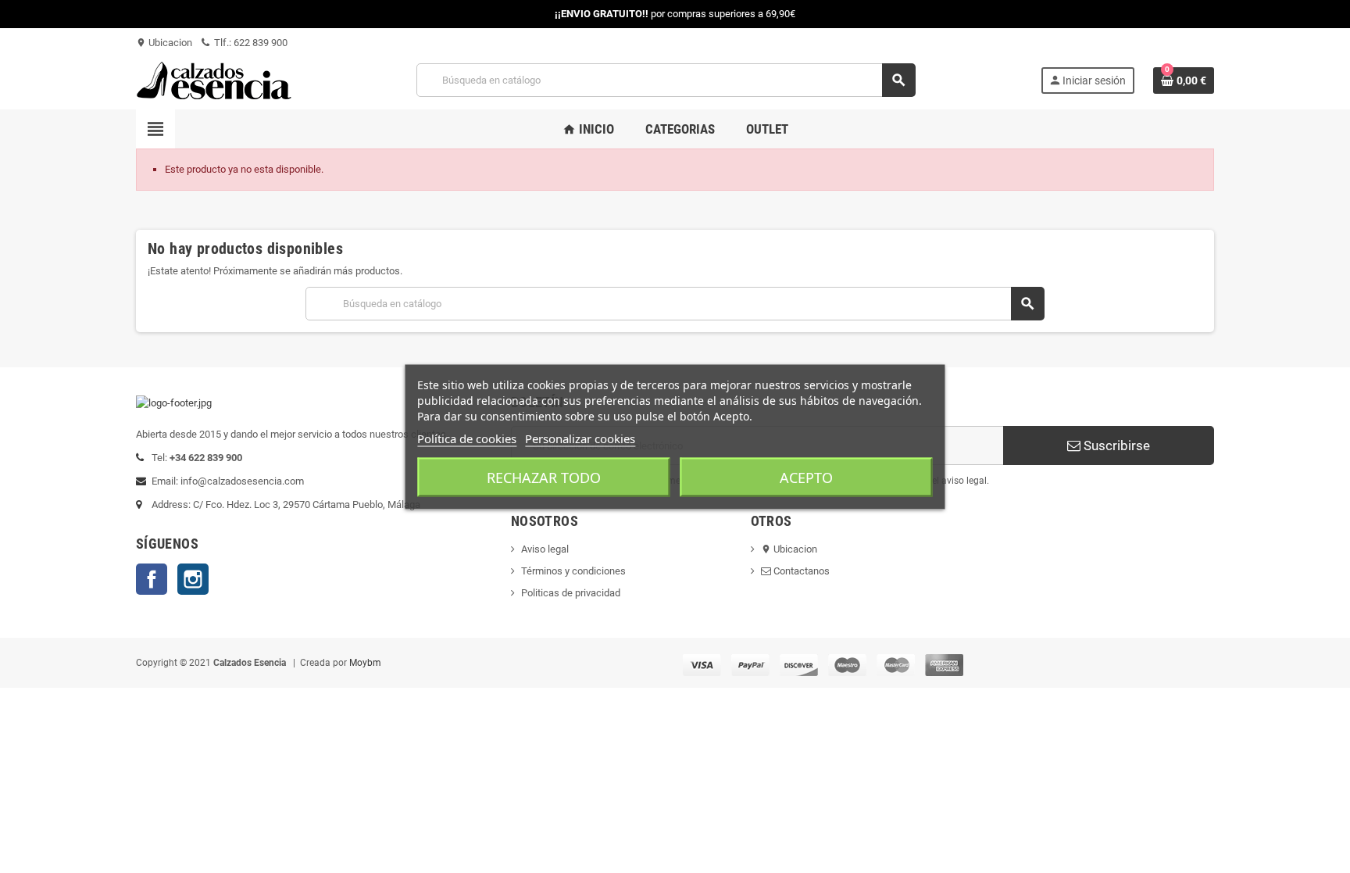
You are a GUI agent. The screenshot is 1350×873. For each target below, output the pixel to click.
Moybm (365, 662)
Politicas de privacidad (570, 593)
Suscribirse (1115, 445)
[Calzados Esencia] (214, 79)
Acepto (806, 476)
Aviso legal (545, 549)
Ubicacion (164, 42)
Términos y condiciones (573, 571)
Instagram (193, 579)
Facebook (151, 579)
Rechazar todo (544, 476)
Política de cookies (466, 437)
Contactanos (800, 571)
